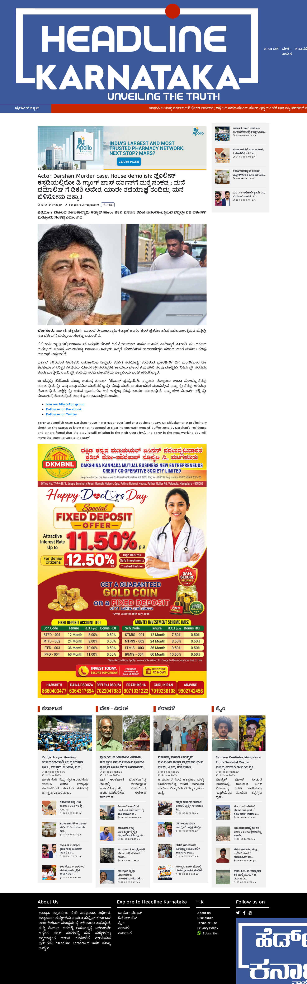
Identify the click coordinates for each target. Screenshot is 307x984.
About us (204, 913)
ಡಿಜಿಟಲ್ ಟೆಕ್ (127, 918)
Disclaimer (205, 918)
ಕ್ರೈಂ (121, 923)
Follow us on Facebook (64, 410)
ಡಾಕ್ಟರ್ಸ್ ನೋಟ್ (130, 913)
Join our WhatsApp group (65, 405)
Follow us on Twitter (61, 415)
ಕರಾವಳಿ (123, 928)
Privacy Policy (207, 928)
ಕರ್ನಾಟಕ (271, 49)
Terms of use (207, 923)
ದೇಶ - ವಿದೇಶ (287, 52)
